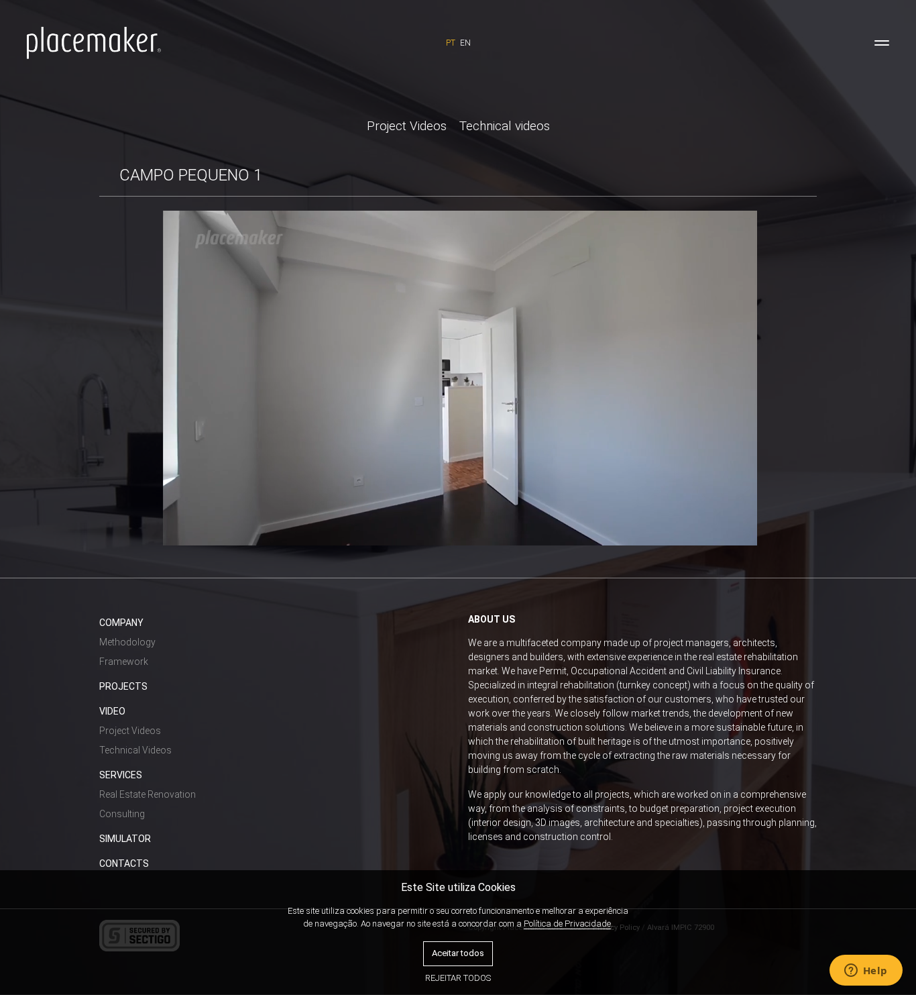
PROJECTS (123, 686)
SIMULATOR (125, 838)
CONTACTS (124, 863)
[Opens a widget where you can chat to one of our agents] (866, 971)
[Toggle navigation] (881, 43)
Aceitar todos (458, 953)
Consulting (122, 813)
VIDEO (112, 711)
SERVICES (120, 775)
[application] (460, 378)
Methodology (127, 642)
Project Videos (407, 126)
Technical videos (504, 126)
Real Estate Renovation (147, 794)
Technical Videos (135, 750)
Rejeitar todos (458, 978)
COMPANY (121, 622)
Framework (123, 661)
